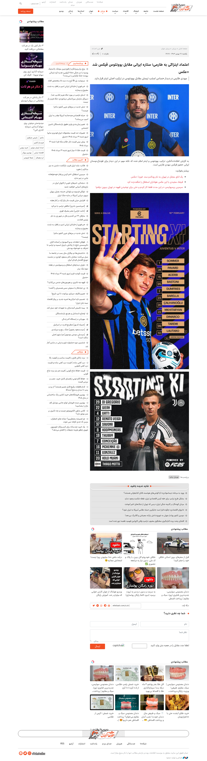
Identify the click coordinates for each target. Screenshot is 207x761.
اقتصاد (126, 11)
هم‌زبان (79, 1)
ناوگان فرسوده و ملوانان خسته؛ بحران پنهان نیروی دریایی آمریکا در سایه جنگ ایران (69, 193)
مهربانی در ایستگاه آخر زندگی (73, 319)
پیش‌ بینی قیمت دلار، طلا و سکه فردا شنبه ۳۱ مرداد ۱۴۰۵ (68, 143)
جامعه (146, 11)
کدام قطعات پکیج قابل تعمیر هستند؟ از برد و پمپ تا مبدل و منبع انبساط (68, 388)
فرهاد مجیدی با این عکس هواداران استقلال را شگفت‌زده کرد (155, 182)
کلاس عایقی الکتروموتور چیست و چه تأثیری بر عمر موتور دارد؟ (68, 412)
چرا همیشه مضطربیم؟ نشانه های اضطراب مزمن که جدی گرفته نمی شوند (69, 420)
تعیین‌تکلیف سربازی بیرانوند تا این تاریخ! (68, 293)
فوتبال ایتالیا (174, 477)
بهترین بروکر (27, 152)
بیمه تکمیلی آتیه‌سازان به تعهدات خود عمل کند (66, 308)
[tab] (79, 63)
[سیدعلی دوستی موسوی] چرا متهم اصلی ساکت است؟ (70, 336)
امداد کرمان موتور (37, 147)
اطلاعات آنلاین (181, 7)
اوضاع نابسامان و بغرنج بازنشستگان (70, 313)
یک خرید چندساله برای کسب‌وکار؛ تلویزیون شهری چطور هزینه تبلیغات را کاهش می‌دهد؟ (69, 428)
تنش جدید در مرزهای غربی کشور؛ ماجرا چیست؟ (71, 108)
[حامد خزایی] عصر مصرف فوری (72, 211)
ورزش (102, 11)
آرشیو (44, 1)
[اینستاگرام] (29, 753)
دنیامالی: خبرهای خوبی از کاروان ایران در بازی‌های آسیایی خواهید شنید (70, 184)
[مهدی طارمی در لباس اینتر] (139, 120)
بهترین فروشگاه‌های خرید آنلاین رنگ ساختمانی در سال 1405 (67, 396)
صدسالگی (89, 1)
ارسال (97, 646)
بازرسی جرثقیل (32, 137)
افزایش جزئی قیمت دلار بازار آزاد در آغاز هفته (67, 200)
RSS (62, 743)
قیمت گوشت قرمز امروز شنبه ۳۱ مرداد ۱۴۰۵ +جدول (69, 275)
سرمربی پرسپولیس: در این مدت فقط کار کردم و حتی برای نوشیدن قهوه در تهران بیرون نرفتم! (139, 187)
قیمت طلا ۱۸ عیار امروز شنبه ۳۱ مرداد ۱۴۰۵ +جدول (70, 152)
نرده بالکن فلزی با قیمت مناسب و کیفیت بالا (67, 357)
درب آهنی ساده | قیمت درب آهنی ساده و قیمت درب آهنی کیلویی (68, 364)
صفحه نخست (158, 11)
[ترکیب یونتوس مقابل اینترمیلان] (139, 421)
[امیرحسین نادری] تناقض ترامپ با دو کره (68, 206)
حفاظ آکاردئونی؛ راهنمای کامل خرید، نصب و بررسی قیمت (69, 380)
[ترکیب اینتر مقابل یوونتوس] (139, 281)
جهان (91, 11)
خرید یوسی (24, 147)
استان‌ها (81, 11)
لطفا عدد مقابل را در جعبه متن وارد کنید (170, 645)
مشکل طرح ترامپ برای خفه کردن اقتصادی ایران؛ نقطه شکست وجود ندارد (154, 498)
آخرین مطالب (77, 159)
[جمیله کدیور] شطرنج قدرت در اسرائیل (69, 324)
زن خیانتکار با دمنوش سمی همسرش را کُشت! (67, 288)
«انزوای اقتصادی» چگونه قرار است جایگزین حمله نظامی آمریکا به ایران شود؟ (153, 510)
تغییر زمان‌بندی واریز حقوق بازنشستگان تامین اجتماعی (68, 126)
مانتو (42, 137)
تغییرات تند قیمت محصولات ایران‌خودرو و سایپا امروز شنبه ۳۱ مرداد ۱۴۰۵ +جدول (67, 134)
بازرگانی (80, 352)
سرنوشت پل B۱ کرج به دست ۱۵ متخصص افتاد (66, 80)
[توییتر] (25, 753)
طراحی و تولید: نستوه (174, 757)
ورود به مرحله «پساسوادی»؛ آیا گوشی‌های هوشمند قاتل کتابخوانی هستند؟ (154, 493)
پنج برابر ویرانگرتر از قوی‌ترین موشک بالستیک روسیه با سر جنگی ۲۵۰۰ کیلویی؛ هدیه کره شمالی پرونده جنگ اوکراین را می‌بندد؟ (68, 72)
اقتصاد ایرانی (39, 152)
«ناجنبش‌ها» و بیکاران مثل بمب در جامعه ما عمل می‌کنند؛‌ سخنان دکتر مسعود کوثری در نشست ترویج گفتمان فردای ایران (67, 256)
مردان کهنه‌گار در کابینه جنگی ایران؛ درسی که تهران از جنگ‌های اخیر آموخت (154, 504)
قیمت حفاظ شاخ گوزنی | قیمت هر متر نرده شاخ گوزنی (67, 372)
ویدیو (61, 11)
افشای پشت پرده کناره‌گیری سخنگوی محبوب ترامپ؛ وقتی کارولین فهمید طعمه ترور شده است (146, 521)
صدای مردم (71, 3)
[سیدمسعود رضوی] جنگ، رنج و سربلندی (68, 329)
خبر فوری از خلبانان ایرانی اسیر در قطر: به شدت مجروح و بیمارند (67, 88)
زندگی (70, 11)
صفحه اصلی (183, 48)
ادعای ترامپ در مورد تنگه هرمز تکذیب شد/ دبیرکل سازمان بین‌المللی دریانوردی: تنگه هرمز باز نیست (68, 98)
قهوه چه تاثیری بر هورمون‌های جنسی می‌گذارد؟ (66, 282)
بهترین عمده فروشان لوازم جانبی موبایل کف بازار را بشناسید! (68, 404)
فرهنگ (136, 11)
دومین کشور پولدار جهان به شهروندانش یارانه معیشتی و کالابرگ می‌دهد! (154, 515)
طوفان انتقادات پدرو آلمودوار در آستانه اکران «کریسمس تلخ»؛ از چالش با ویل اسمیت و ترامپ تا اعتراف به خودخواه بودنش (67, 245)
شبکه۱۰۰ (100, 1)
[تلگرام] (21, 753)
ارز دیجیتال (40, 157)
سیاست (115, 11)
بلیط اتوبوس (28, 157)
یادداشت (63, 1)
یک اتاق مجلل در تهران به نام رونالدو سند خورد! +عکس (157, 177)
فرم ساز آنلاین (39, 142)
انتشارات (52, 1)
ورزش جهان (165, 48)
